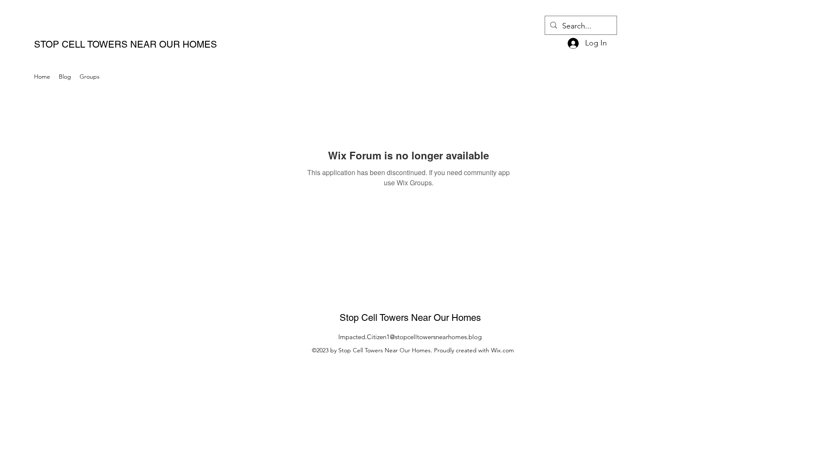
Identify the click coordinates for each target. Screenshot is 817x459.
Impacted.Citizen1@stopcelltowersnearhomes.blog (410, 337)
